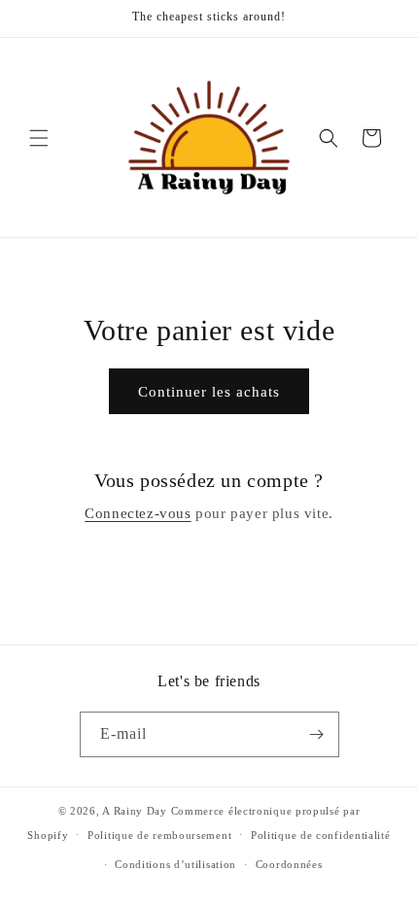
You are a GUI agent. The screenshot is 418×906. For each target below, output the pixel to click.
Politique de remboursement (159, 835)
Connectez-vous (138, 513)
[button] (38, 138)
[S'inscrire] (317, 734)
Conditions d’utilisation (175, 864)
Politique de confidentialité (321, 835)
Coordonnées (289, 864)
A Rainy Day (134, 811)
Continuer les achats (209, 392)
